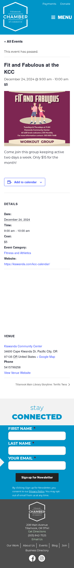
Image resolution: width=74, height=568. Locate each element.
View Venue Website (17, 373)
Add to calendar (25, 182)
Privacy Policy (36, 491)
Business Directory (37, 550)
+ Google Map (46, 357)
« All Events (13, 41)
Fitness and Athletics (17, 253)
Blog (55, 545)
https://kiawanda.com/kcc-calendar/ (27, 264)
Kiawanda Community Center (23, 346)
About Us (29, 545)
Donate (65, 3)
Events (43, 545)
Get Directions (37, 531)
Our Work (13, 545)
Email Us (37, 539)
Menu (65, 17)
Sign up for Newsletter (37, 477)
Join (64, 545)
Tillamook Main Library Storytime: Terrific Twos (41, 384)
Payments (49, 3)
